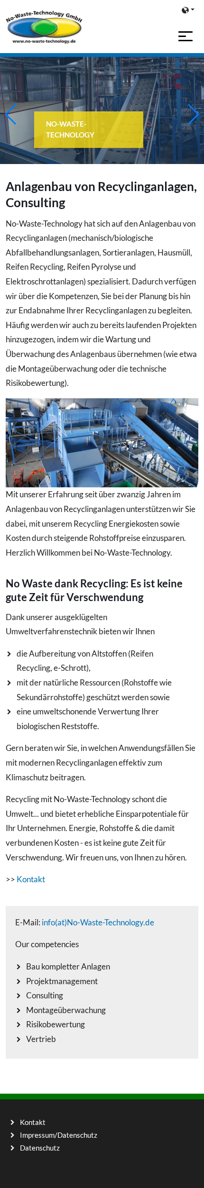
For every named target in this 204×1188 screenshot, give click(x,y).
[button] (188, 10)
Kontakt (31, 879)
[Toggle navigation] (185, 36)
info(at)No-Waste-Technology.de (98, 922)
